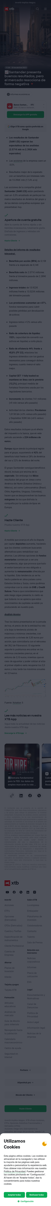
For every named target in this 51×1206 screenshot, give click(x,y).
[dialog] (25, 1169)
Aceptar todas (14, 1194)
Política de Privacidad (15, 1171)
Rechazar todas (36, 1194)
